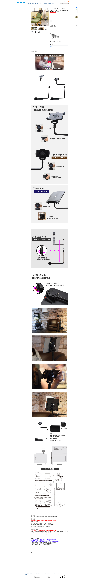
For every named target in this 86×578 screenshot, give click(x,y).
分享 (51, 46)
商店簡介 (35, 576)
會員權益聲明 (48, 577)
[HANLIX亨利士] (22, 2)
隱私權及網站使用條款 (37, 577)
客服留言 (48, 576)
